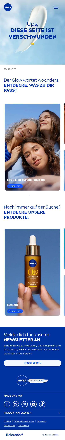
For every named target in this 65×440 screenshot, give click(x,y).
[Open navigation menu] (56, 7)
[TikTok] (42, 404)
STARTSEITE (10, 69)
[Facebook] (7, 404)
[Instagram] (16, 404)
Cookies (7, 421)
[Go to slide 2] (31, 195)
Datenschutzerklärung (24, 421)
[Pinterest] (24, 404)
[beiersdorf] (14, 434)
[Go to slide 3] (33, 195)
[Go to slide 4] (35, 195)
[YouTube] (33, 404)
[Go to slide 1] (29, 195)
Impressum (23, 425)
